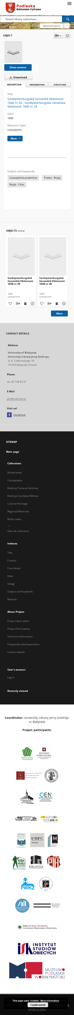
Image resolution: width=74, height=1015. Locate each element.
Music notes (14, 519)
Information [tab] (37, 84)
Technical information (20, 636)
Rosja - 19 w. (16, 184)
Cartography (14, 480)
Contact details (16, 652)
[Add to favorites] (67, 35)
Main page (12, 451)
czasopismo (14, 129)
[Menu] (69, 3)
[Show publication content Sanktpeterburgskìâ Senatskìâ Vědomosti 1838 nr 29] (25, 303)
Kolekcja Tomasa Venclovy (22, 488)
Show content (18, 67)
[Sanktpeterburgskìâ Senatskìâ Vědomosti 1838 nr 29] (21, 256)
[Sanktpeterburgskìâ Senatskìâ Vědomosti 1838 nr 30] (52, 256)
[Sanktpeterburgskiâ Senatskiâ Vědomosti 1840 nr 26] (13, 52)
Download (20, 77)
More (59, 313)
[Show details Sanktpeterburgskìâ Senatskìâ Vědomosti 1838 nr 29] (32, 303)
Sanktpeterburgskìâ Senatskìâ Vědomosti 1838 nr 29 (20, 280)
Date (10, 576)
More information (49, 1000)
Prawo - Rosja (52, 177)
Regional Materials (18, 511)
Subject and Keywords (20, 591)
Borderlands (14, 472)
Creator (11, 560)
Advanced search (51, 25)
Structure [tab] (60, 84)
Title (10, 552)
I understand (38, 1005)
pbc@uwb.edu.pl (16, 398)
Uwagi (11, 583)
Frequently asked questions (23, 644)
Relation (12, 599)
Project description (18, 621)
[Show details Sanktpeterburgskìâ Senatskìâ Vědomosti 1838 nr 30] (63, 303)
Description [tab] (14, 84)
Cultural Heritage (17, 503)
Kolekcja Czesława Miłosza (22, 496)
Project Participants (18, 628)
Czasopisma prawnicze (23, 177)
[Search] (68, 19)
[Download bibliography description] (17, 303)
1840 (10, 118)
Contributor (14, 568)
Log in (10, 677)
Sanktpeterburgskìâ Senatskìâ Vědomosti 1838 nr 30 (52, 280)
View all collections (18, 531)
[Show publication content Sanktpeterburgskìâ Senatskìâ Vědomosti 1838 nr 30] (56, 303)
